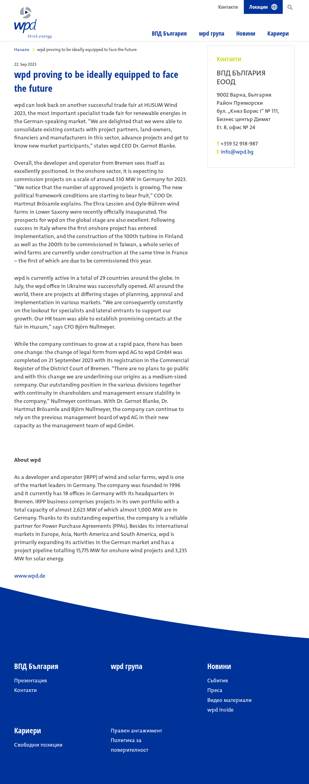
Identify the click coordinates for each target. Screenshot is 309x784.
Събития (217, 680)
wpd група (211, 33)
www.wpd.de (29, 575)
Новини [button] (245, 33)
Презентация (30, 680)
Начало (21, 49)
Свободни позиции (38, 744)
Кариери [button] (278, 33)
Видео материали (229, 700)
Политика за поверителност (129, 745)
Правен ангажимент (136, 730)
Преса (214, 690)
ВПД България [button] (169, 33)
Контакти (228, 6)
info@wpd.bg (237, 151)
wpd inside (220, 709)
